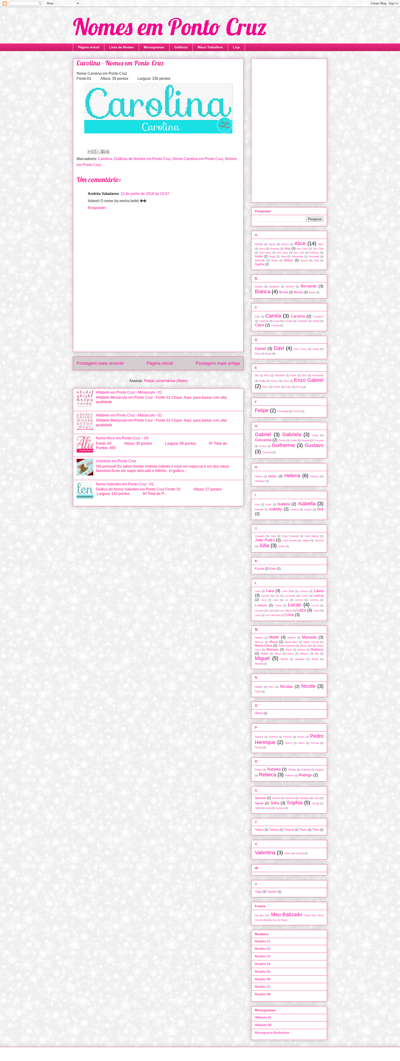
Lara (270, 591)
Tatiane (274, 829)
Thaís (303, 829)
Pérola (258, 747)
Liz (286, 599)
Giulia (293, 440)
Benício (290, 286)
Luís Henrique (273, 615)
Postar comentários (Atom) (165, 381)
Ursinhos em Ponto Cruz (116, 461)
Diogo (268, 353)
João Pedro (265, 540)
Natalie (258, 686)
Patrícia (273, 736)
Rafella (292, 769)
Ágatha (259, 264)
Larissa (304, 591)
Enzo (286, 380)
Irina (257, 504)
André (259, 256)
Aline (320, 244)
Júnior (281, 546)
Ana (287, 248)
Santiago (304, 798)
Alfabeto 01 (263, 1017)
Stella (258, 808)
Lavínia (265, 595)
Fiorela (296, 411)
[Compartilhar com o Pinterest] (107, 151)
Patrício (287, 736)
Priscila (315, 743)
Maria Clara (263, 645)
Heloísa (314, 476)
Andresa (314, 252)
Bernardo (308, 286)
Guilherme (283, 445)
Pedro (300, 736)
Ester (265, 387)
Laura (318, 591)
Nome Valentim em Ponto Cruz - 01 (125, 484)
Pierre (288, 743)
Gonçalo (318, 440)
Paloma (259, 736)
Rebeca (267, 774)
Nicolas (286, 686)
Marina (301, 649)
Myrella (259, 663)
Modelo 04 (262, 964)
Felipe (262, 410)
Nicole (308, 686)
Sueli (268, 808)
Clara (259, 325)
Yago (258, 891)
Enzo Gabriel (308, 380)
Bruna (283, 292)
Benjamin (274, 286)
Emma (274, 380)
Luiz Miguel (285, 610)
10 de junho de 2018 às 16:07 (144, 194)
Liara (275, 599)
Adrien (272, 244)
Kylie (272, 568)
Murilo (315, 659)
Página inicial (88, 47)
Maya (278, 653)
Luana (278, 605)
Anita (283, 256)
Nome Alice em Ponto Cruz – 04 (122, 438)
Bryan (312, 292)
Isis (320, 509)
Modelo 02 (262, 948)
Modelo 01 (262, 941)
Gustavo (314, 445)
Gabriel (263, 434)
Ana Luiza (282, 252)
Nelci (271, 686)
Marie (289, 649)
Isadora (294, 509)
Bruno (298, 292)
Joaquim (259, 536)
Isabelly (275, 509)
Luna (257, 615)
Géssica (267, 452)
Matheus (317, 649)
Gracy (262, 446)
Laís (277, 595)
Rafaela (274, 769)
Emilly (262, 380)
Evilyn (288, 387)
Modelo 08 (262, 994)
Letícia (318, 595)
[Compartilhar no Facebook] (103, 151)
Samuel (260, 798)
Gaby (315, 435)
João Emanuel (290, 536)
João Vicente (289, 540)
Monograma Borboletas (272, 1032)
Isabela (283, 504)
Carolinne (318, 316)
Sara (316, 798)
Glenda (305, 440)
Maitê (274, 637)
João (273, 536)
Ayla (316, 260)
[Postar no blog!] (94, 151)
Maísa (290, 653)
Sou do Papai (279, 920)
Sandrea (290, 798)
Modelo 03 (262, 956)
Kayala (259, 568)
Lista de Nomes (121, 47)
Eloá (304, 375)
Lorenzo (261, 605)
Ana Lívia (298, 252)
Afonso (285, 244)
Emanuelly (317, 375)
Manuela (309, 637)
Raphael (305, 769)
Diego (315, 349)
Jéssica (319, 540)
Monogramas (154, 47)
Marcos (259, 642)
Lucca (315, 605)
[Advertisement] (158, 316)
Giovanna (263, 440)
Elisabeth (280, 375)
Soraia (315, 803)
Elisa (266, 375)
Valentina (265, 852)
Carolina (105, 159)
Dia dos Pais (262, 915)
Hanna (258, 476)
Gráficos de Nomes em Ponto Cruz (142, 159)
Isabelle (259, 509)
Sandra (276, 798)
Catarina (264, 321)
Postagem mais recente (100, 363)
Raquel (319, 769)
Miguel (262, 658)
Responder (97, 208)
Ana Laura (265, 252)
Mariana (272, 649)
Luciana (259, 610)
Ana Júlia (318, 248)
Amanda (274, 248)
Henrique (260, 481)
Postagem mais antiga (218, 363)
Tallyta (259, 829)
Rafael (258, 769)
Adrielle (259, 244)
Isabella (307, 503)
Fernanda (282, 411)
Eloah (293, 375)
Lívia (289, 615)
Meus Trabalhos (210, 47)
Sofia (274, 803)
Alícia (262, 248)
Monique (300, 659)
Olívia (259, 713)
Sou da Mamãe (263, 920)
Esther (276, 387)
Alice (300, 243)
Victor (287, 853)
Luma (316, 610)
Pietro (301, 743)
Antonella (314, 256)
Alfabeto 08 (263, 1025)
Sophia (295, 802)
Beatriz (259, 286)
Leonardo (290, 595)
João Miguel (312, 536)
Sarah (259, 803)
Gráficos (181, 47)
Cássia (275, 325)
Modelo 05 (262, 971)
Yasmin (272, 891)
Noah (258, 691)
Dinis (257, 353)
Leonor (304, 595)
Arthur (288, 260)
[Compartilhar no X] (98, 151)
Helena (292, 475)
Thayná (289, 829)
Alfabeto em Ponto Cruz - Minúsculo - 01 (129, 392)
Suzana (279, 808)
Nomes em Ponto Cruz (170, 26)
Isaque (308, 509)
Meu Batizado (286, 914)
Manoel (292, 637)
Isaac (269, 504)
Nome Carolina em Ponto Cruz (198, 159)
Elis (257, 375)
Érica (299, 387)
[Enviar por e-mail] (90, 151)
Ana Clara (302, 248)
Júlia (264, 545)
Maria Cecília (311, 642)
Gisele (282, 440)
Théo (315, 829)
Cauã (276, 321)
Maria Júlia (306, 645)
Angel (272, 256)
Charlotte (302, 321)
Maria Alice (291, 642)
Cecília (288, 321)
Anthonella (297, 256)
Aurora (304, 260)
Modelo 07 (262, 986)
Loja (236, 47)
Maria (273, 642)
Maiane (259, 637)
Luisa (272, 610)
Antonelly (260, 260)
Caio (257, 316)
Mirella (284, 659)
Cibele (315, 321)
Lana (257, 591)
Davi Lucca (300, 349)
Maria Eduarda (286, 645)
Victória (299, 853)
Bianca (262, 291)
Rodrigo (305, 775)
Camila (273, 316)
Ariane (274, 260)
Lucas (294, 605)
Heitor (272, 476)
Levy (263, 599)
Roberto (289, 775)
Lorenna (314, 599)
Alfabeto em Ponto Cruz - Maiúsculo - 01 (129, 415)
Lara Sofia (288, 591)
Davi (279, 348)
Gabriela (291, 434)
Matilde (265, 653)
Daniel (260, 348)
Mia (317, 653)
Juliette (306, 540)
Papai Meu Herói (313, 915)
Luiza (301, 610)
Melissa (304, 653)
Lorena (299, 599)
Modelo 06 (262, 979)
